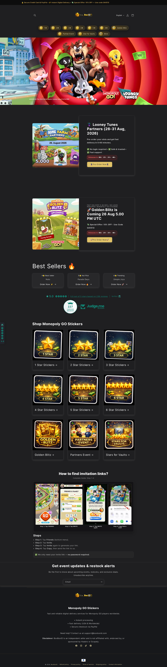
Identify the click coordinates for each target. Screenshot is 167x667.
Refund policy (64, 664)
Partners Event (80, 455)
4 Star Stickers (45, 410)
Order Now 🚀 (118, 284)
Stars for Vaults (116, 455)
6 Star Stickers (116, 410)
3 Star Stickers (116, 365)
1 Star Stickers (44, 365)
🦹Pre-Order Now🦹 (99, 164)
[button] (34, 15)
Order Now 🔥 (82, 284)
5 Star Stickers (80, 410)
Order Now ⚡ (47, 284)
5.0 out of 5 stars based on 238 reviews (89, 296)
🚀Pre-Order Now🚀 (99, 240)
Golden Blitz (43, 455)
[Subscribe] (101, 582)
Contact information (115, 664)
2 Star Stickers (80, 365)
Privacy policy (75, 664)
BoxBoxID (54, 664)
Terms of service (88, 664)
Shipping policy (101, 664)
